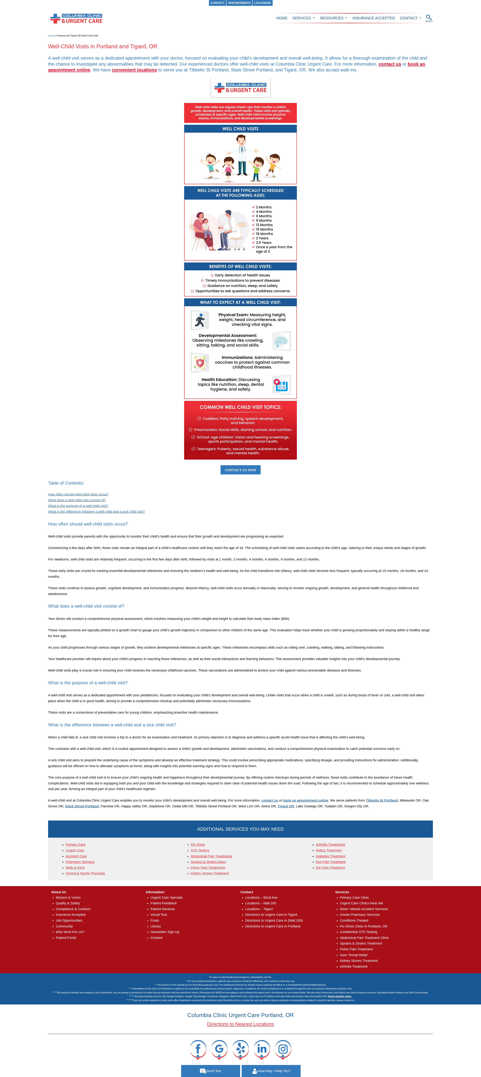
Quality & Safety (68, 903)
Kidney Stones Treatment (359, 961)
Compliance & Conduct (73, 909)
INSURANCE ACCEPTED (373, 18)
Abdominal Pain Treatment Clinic (364, 938)
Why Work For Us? (70, 932)
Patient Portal (66, 938)
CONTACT (408, 18)
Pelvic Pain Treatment (356, 949)
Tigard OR (286, 806)
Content (156, 938)
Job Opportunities (69, 920)
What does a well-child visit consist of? (77, 500)
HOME (281, 18)
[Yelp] (240, 1049)
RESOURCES (331, 18)
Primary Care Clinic (354, 897)
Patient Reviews (163, 909)
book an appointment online (305, 800)
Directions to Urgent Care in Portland (272, 926)
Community (64, 926)
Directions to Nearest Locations (240, 1024)
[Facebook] (198, 1049)
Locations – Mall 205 (260, 903)
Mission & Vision (68, 897)
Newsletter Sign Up (165, 932)
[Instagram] (283, 1049)
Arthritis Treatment (354, 966)
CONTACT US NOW (240, 470)
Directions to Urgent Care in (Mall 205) (274, 920)
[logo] (76, 18)
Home (51, 35)
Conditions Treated (354, 920)
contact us (390, 64)
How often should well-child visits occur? (78, 494)
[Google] (219, 1049)
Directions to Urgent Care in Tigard (271, 915)
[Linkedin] (262, 1049)
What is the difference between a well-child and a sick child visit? (96, 512)
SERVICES (301, 18)
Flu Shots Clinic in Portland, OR (363, 926)
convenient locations (134, 69)
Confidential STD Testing (358, 932)
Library (156, 926)
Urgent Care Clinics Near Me (361, 903)
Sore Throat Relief (353, 955)
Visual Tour (159, 915)
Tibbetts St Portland (382, 800)
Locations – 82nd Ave (261, 897)
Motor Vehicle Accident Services (364, 909)
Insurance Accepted (70, 915)
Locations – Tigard (259, 909)
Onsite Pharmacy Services (360, 915)
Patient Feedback (164, 903)
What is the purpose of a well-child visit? (78, 506)
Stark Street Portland (82, 806)
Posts (155, 920)
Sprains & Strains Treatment (361, 943)
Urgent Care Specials (167, 897)
